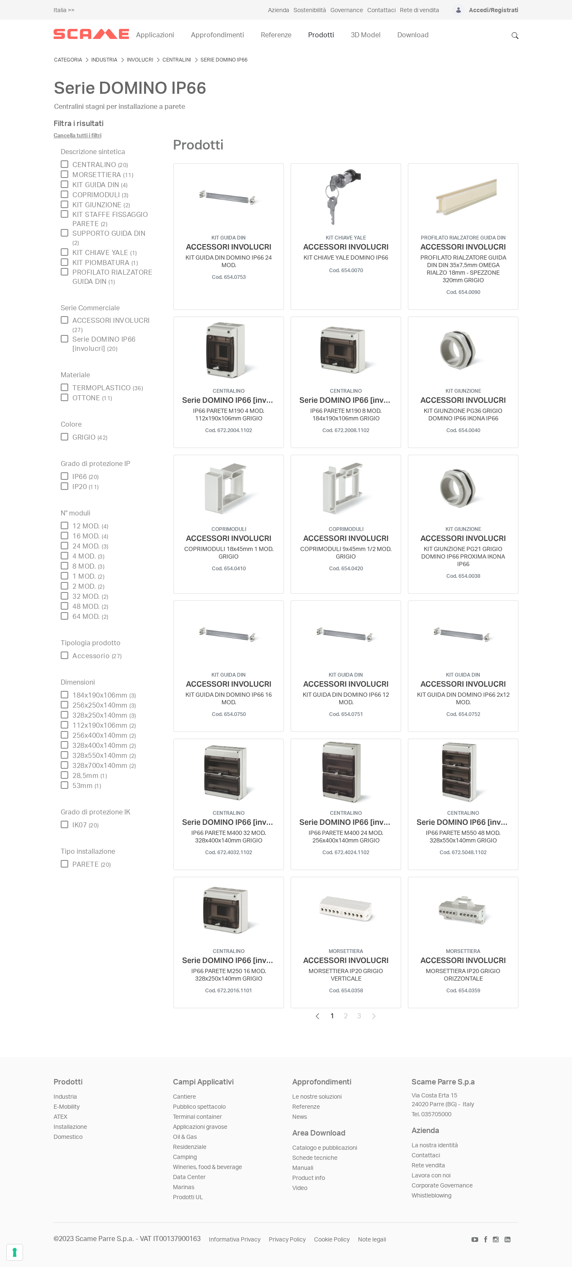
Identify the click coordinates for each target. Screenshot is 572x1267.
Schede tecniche (315, 1158)
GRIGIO (90, 437)
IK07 (85, 825)
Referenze (306, 1107)
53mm (86, 786)
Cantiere (184, 1097)
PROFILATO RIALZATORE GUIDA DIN (112, 277)
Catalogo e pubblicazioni (324, 1148)
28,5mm (89, 776)
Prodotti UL (188, 1197)
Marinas (183, 1187)
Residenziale (189, 1147)
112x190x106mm (104, 725)
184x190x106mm (104, 695)
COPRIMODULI (100, 195)
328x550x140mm (104, 755)
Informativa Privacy (234, 1240)
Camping (185, 1157)
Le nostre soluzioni (317, 1097)
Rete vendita (428, 1166)
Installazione (70, 1127)
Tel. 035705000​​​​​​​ (431, 1115)
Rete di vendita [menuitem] (419, 10)
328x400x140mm (104, 745)
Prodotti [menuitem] (321, 35)
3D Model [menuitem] (366, 35)
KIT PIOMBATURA (105, 263)
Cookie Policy (332, 1240)
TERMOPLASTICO (107, 388)
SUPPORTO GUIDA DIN (108, 238)
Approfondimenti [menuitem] (217, 35)
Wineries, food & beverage (207, 1167)
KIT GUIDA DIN (100, 185)
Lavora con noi (431, 1176)
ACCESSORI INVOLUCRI (111, 325)
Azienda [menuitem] (278, 10)
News (299, 1117)
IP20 (85, 487)
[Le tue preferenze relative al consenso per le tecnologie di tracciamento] (15, 1252)
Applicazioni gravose (200, 1127)
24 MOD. (90, 546)
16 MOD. (90, 536)
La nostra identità (435, 1146)
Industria (65, 1097)
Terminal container (197, 1117)
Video (299, 1188)
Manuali (302, 1168)
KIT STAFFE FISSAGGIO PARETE (110, 219)
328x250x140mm (104, 715)
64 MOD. (90, 616)
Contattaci (426, 1156)
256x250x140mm (104, 705)
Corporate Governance (442, 1186)
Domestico (68, 1137)
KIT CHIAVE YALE (104, 253)
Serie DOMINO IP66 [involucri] (104, 344)
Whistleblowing (431, 1196)
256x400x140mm (104, 735)
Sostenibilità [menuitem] (310, 10)
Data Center (189, 1177)
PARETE (91, 864)
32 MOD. (90, 596)
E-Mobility (67, 1107)
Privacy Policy (287, 1240)
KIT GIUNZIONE (101, 205)
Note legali (372, 1240)
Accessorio (97, 656)
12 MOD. (90, 526)
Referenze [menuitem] (276, 35)
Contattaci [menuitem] (381, 10)
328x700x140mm (104, 765)
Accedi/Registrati (493, 10)
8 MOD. (88, 566)
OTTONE (92, 398)
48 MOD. (90, 606)
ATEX (60, 1117)
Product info (308, 1178)
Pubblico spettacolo (199, 1107)
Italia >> (64, 10)
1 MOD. (88, 576)
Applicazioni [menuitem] (155, 35)
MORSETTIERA (102, 175)
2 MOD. (88, 586)
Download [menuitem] (413, 35)
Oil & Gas (185, 1137)
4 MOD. (88, 556)
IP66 (85, 477)
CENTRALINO (100, 165)
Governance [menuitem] (346, 10)
